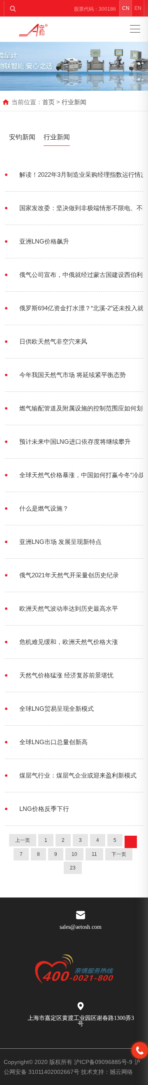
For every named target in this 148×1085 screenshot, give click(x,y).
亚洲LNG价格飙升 (44, 241)
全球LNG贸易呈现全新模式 (56, 708)
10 (74, 854)
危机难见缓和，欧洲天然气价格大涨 (68, 641)
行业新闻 (74, 101)
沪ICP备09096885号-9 (103, 1062)
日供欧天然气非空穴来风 (53, 341)
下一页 (118, 854)
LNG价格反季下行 (44, 808)
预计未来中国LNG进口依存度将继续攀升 (75, 441)
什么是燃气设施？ (44, 508)
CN (126, 8)
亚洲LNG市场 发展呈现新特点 (60, 541)
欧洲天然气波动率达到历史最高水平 (68, 608)
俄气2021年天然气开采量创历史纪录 (69, 575)
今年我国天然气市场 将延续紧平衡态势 (72, 374)
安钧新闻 (22, 137)
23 (73, 868)
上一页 (22, 840)
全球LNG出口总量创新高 (53, 741)
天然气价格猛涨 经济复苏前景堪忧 (66, 675)
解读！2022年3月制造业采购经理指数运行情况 (83, 174)
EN (137, 8)
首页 (48, 101)
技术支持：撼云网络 (107, 1072)
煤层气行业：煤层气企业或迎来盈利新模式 (77, 775)
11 (94, 854)
